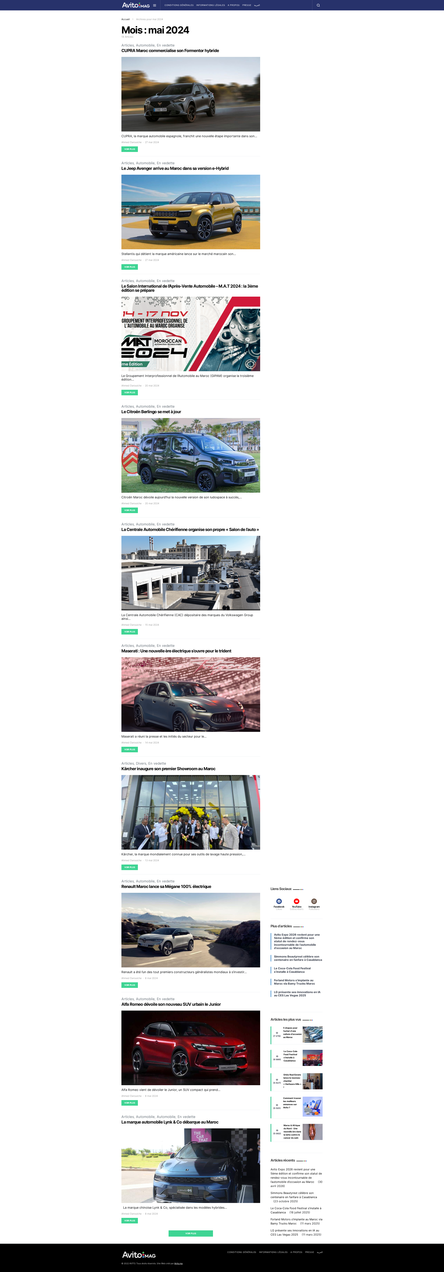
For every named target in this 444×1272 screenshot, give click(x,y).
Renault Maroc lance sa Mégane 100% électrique (166, 886)
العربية (257, 5)
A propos (234, 5)
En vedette (166, 45)
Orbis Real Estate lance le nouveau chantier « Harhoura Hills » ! (292, 1080)
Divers (141, 763)
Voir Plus (129, 149)
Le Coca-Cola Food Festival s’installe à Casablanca (290, 1056)
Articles (127, 45)
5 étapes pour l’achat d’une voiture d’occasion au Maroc (292, 1033)
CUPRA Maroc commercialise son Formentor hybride (170, 50)
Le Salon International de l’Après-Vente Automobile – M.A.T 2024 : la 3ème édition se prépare (189, 288)
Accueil (125, 19)
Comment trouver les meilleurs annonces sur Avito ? (292, 1103)
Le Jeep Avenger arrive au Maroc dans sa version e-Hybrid (175, 168)
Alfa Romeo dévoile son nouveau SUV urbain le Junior (171, 1004)
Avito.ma (178, 1263)
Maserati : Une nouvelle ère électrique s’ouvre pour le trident (176, 650)
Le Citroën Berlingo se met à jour (151, 411)
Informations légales (210, 5)
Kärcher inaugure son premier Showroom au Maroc (168, 768)
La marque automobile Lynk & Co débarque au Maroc (169, 1122)
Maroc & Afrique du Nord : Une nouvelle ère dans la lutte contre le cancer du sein (292, 1131)
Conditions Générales (179, 5)
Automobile (145, 45)
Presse (246, 5)
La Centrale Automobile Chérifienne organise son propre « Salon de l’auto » (190, 529)
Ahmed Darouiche (131, 142)
